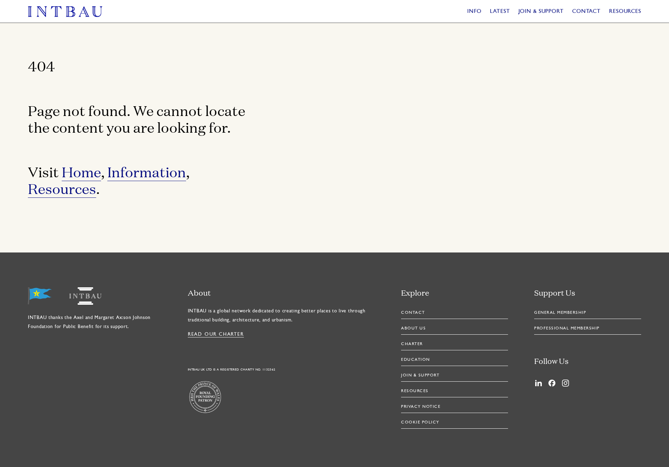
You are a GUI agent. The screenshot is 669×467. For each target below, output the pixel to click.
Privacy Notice (420, 407)
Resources (625, 11)
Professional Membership (567, 328)
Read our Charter (216, 334)
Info (474, 11)
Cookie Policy (420, 422)
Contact (586, 11)
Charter (412, 344)
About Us (413, 328)
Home (81, 171)
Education (415, 360)
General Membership (560, 313)
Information (146, 171)
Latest (500, 11)
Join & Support (541, 11)
